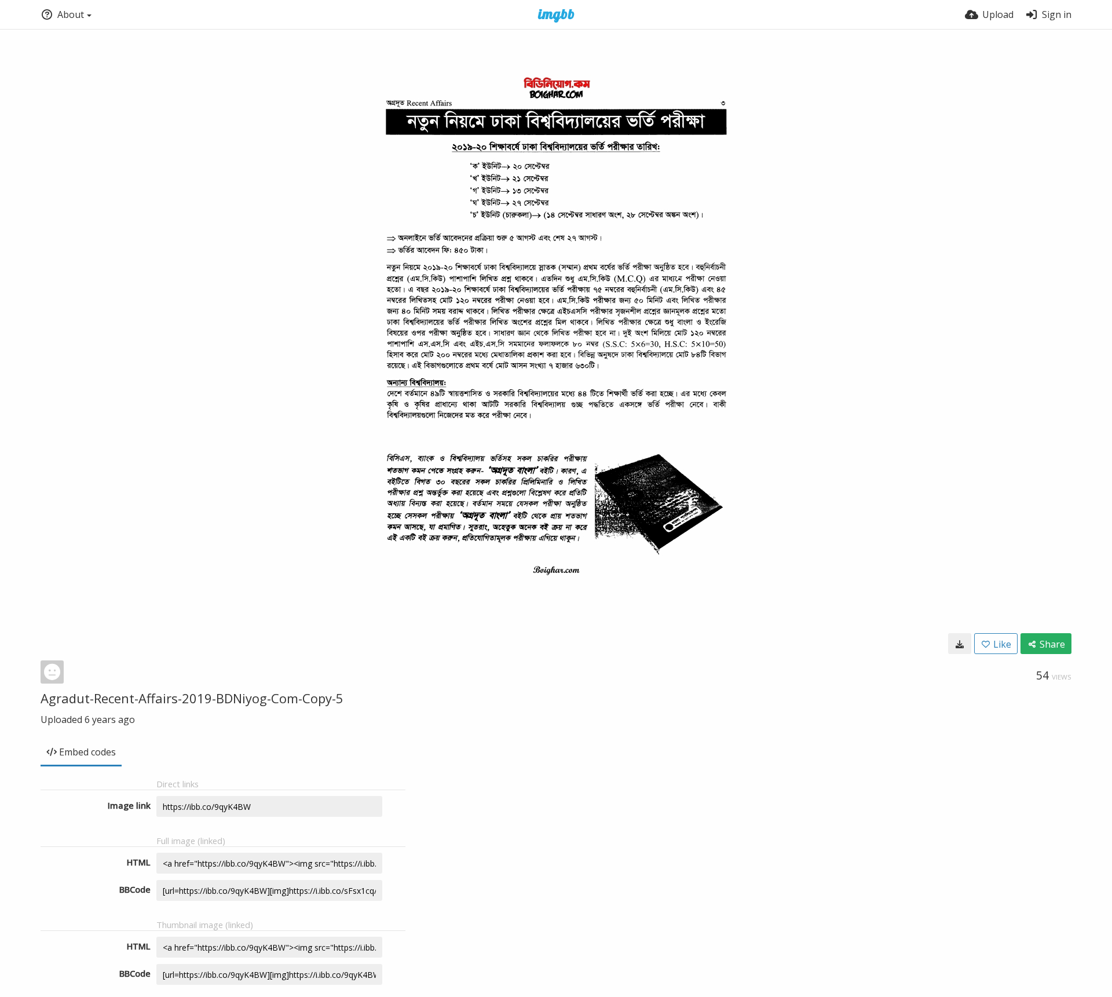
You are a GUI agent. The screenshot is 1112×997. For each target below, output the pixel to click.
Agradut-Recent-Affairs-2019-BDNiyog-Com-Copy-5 (192, 698)
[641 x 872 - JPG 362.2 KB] (959, 643)
